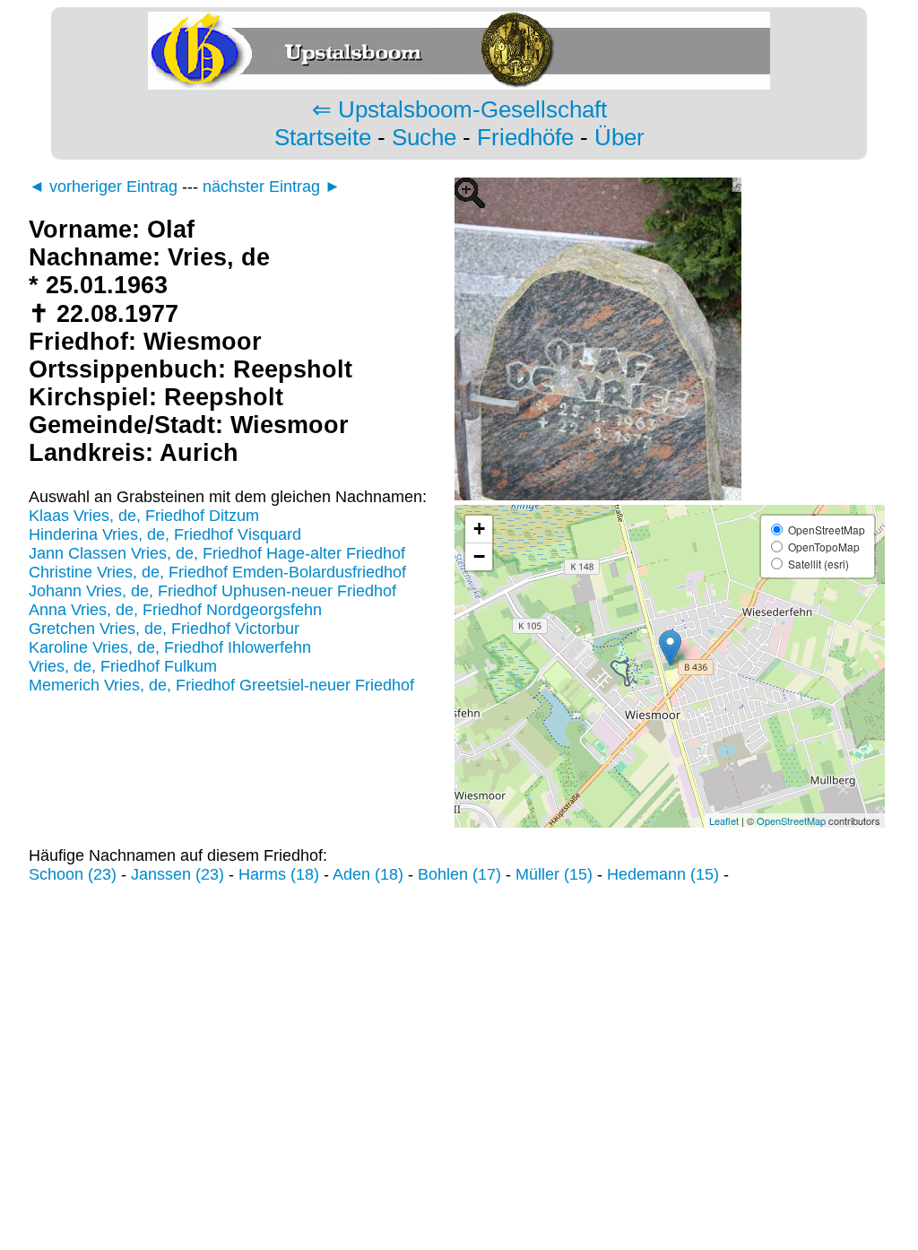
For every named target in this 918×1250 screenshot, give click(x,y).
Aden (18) (368, 874)
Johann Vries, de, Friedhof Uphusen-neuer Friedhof (212, 591)
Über (619, 137)
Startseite (322, 137)
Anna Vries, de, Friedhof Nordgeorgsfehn (175, 610)
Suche (424, 137)
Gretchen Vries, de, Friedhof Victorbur (164, 629)
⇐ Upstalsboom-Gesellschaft (459, 109)
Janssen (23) (177, 874)
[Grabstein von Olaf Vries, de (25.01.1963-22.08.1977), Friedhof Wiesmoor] (670, 495)
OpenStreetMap (791, 820)
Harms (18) (278, 874)
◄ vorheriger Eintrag (103, 186)
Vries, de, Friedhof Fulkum (123, 666)
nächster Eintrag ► (272, 186)
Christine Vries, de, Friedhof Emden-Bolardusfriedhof (217, 572)
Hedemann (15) (663, 874)
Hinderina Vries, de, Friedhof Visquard (165, 534)
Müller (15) (554, 874)
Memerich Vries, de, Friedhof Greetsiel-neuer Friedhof (221, 685)
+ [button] (479, 528)
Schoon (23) (73, 874)
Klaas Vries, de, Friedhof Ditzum (144, 516)
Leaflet (724, 820)
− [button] (479, 556)
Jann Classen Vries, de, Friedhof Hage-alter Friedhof (217, 553)
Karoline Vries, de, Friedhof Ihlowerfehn (170, 647)
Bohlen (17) (459, 874)
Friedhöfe (525, 137)
